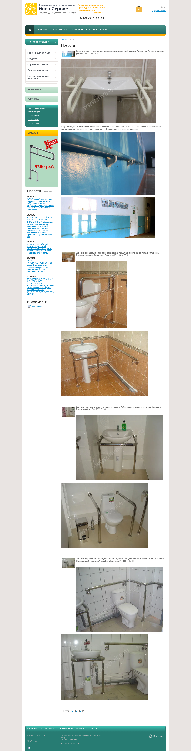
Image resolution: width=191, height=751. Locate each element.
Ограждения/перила (37, 70)
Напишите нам (66, 729)
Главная (64, 40)
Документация (34, 112)
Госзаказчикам (34, 123)
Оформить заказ (159, 11)
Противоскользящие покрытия (38, 77)
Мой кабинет (35, 89)
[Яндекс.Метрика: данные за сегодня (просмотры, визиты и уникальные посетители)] (35, 306)
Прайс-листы (33, 116)
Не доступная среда (36, 108)
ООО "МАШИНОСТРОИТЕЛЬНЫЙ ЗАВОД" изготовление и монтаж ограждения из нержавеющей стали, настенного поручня (40, 266)
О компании (32, 729)
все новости (47, 192)
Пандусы (32, 58)
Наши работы (33, 120)
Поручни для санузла (38, 53)
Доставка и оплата (49, 729)
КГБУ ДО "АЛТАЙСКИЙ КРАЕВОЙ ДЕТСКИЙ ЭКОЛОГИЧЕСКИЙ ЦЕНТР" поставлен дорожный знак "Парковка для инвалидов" (39, 248)
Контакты (94, 729)
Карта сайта (81, 729)
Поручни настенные (37, 64)
